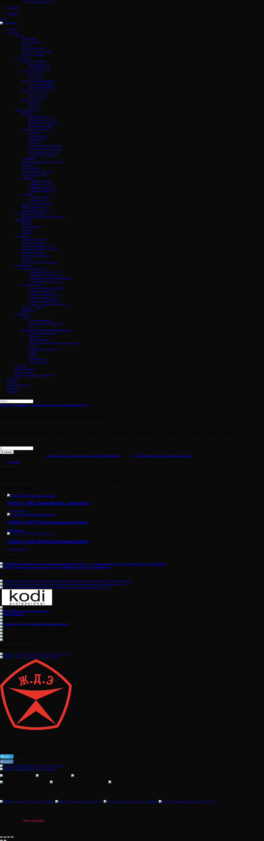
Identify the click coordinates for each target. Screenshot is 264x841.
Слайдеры (28, 178)
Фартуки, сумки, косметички (39, 262)
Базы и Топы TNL (33, 100)
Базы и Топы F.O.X (33, 71)
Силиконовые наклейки (36, 210)
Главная (12, 29)
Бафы (32, 352)
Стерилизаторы (31, 226)
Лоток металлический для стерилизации (53, 343)
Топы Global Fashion (41, 87)
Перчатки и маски (33, 242)
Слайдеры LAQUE (40, 184)
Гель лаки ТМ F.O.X (34, 48)
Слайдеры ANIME (40, 181)
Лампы (26, 223)
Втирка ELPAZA (39, 116)
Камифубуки (36, 139)
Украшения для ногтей (35, 129)
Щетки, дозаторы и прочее (38, 246)
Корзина (12, 391)
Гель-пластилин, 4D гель (37, 171)
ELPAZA (27, 45)
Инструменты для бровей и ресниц (43, 216)
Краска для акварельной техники (42, 161)
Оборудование (23, 220)
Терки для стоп (38, 362)
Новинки (12, 378)
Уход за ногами (23, 372)
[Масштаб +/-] (12, 837)
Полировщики (38, 359)
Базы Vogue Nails (39, 64)
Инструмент (21, 314)
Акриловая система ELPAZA (46, 275)
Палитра (27, 258)
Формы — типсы (32, 307)
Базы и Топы (22, 58)
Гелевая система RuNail (43, 301)
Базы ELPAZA (38, 93)
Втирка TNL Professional (44, 123)
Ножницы (35, 336)
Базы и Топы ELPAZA (35, 90)
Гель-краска (29, 158)
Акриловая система (33, 268)
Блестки (34, 142)
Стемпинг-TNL (38, 200)
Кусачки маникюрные (42, 333)
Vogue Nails (29, 38)
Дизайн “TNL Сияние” (43, 155)
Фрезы (33, 346)
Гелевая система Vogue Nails (46, 288)
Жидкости (20, 365)
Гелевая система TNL (42, 291)
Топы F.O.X (36, 77)
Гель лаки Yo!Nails (33, 55)
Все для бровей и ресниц (29, 213)
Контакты (13, 388)
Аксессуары (21, 236)
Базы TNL (35, 103)
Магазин (12, 32)
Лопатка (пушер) (39, 339)
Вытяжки (27, 229)
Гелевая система (31, 284)
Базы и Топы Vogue (33, 61)
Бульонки (34, 132)
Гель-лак (19, 35)
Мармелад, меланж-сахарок (45, 148)
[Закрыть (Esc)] (1, 837)
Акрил (162, 455)
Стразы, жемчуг (38, 136)
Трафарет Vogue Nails (42, 191)
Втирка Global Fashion (42, 119)
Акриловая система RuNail (45, 281)
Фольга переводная (33, 207)
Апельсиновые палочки (43, 349)
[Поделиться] (5, 837)
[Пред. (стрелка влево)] (1, 840)
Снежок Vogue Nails (34, 174)
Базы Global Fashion (41, 84)
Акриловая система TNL (44, 271)
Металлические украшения (45, 145)
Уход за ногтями (24, 369)
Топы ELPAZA (38, 97)
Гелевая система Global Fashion (48, 304)
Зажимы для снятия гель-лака (40, 249)
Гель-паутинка (30, 168)
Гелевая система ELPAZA (44, 294)
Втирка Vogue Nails (40, 126)
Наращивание (22, 265)
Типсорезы (28, 310)
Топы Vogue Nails (39, 68)
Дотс (32, 326)
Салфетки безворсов (34, 239)
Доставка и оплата (18, 385)
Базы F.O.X (36, 74)
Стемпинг (28, 194)
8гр (132, 455)
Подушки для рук (32, 252)
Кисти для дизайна (40, 320)
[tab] (135, 461)
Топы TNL (35, 106)
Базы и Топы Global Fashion (38, 81)
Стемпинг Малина (40, 197)
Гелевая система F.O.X (42, 297)
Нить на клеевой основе (36, 203)
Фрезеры (27, 233)
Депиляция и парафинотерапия (33, 375)
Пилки (33, 356)
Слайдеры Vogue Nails (42, 187)
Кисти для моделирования (45, 323)
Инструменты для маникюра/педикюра (46, 330)
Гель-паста (28, 165)
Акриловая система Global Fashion (50, 278)
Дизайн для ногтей (26, 110)
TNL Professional (32, 42)
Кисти (25, 317)
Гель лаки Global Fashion (37, 51)
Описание (13, 461)
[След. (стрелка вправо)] (5, 840)
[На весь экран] (8, 837)
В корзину (6, 452)
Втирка (26, 113)
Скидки (12, 381)
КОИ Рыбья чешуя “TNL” (45, 152)
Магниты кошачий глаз (36, 255)
